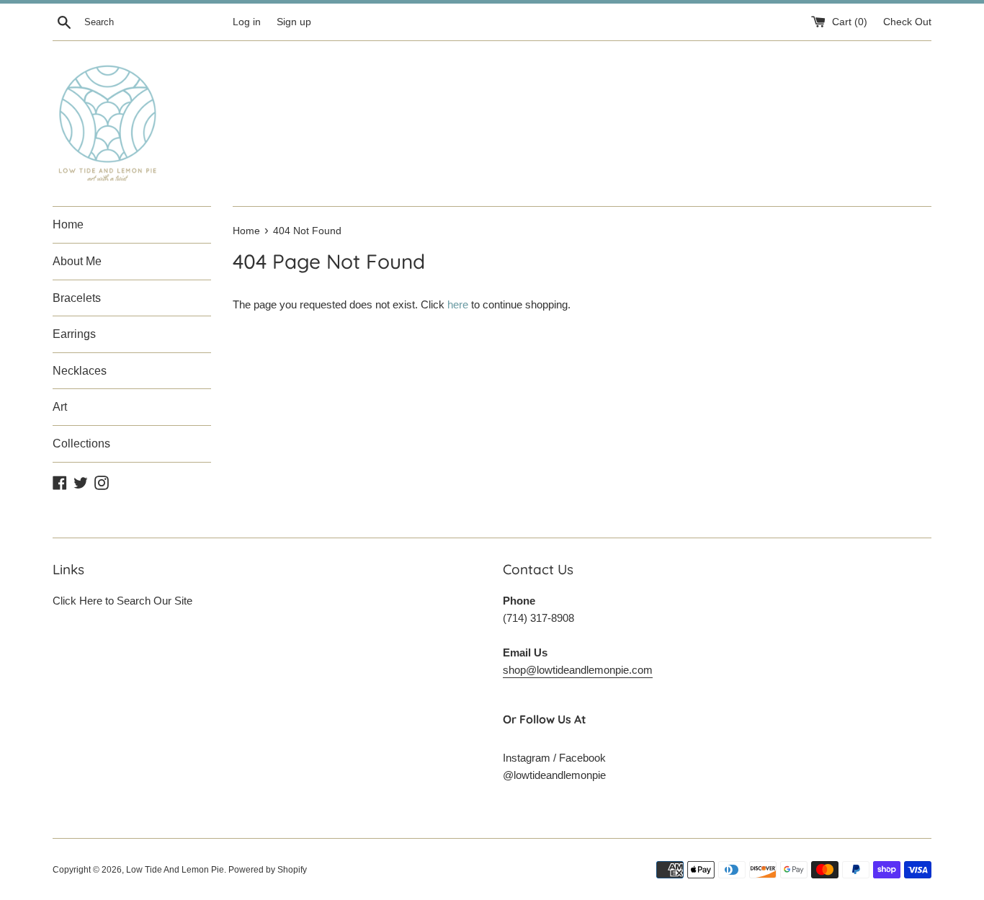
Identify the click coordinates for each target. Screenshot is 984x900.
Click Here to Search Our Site (122, 600)
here (457, 304)
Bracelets (77, 298)
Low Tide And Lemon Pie (175, 870)
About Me (77, 261)
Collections (81, 443)
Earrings (74, 334)
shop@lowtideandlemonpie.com (578, 670)
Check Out (907, 22)
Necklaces (80, 371)
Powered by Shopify (267, 870)
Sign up (294, 22)
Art (60, 407)
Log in (247, 22)
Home (68, 224)
